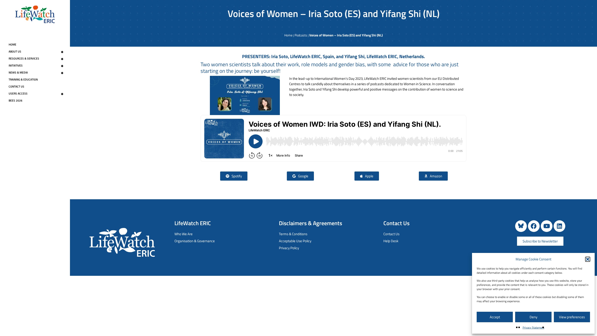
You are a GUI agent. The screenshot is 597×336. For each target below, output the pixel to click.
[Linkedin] (559, 226)
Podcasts (301, 35)
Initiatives (36, 65)
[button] (587, 259)
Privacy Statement (533, 327)
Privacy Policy (289, 248)
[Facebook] (534, 226)
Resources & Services (36, 58)
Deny (533, 317)
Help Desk (390, 241)
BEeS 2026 (15, 100)
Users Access (36, 93)
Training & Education (23, 79)
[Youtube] (546, 226)
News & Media (36, 72)
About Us (36, 51)
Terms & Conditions (293, 234)
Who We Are (183, 234)
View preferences (572, 317)
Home (12, 44)
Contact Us (16, 86)
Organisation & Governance (194, 241)
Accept (495, 317)
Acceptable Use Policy (295, 241)
